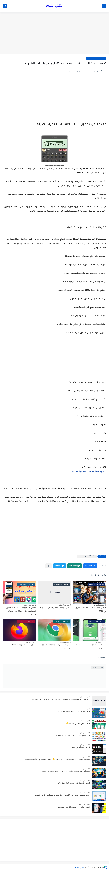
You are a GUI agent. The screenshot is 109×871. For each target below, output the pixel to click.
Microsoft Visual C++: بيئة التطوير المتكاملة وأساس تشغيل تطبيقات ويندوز (60, 700)
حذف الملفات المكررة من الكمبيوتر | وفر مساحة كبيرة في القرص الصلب (62, 795)
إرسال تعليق (97, 668)
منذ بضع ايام (84, 757)
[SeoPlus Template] (105, 867)
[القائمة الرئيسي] (104, 6)
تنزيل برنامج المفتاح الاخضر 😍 (78, 724)
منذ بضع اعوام (83, 709)
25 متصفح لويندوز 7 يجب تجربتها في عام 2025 (72, 736)
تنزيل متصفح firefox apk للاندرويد (20, 645)
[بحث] (5, 6)
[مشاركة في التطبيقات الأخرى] (48, 565)
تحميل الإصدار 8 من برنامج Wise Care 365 (74, 783)
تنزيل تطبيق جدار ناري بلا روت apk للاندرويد (73, 712)
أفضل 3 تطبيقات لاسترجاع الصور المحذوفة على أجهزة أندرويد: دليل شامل (21, 611)
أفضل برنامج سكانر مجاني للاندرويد (55, 608)
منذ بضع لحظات (99, 605)
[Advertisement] (54, 33)
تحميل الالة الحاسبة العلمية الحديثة (89, 472)
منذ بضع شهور (83, 697)
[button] (90, 565)
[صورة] (99, 701)
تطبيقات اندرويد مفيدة (96, 58)
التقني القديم (54, 6)
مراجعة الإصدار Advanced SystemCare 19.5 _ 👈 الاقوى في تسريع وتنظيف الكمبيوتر (57, 759)
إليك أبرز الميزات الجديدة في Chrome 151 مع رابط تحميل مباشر (66, 771)
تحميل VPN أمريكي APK (81, 747)
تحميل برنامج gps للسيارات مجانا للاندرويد (74, 807)
